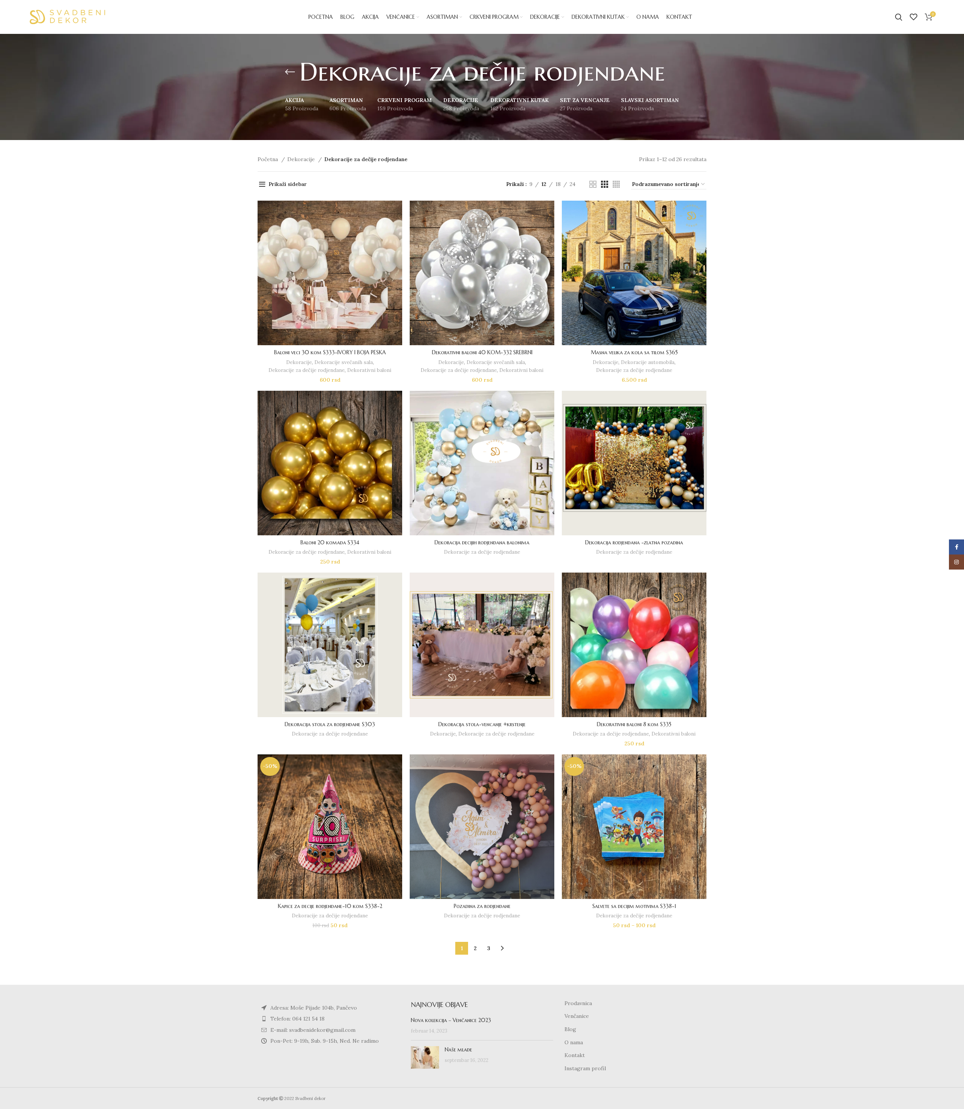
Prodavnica (578, 1003)
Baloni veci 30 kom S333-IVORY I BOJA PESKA (330, 352)
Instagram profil (585, 1068)
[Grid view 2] (592, 184)
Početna (268, 159)
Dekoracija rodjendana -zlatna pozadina (634, 542)
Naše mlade (458, 1049)
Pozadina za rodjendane (482, 906)
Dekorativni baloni (369, 370)
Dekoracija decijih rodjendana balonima (482, 542)
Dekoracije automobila (647, 362)
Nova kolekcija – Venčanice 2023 (451, 1020)
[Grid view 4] (616, 184)
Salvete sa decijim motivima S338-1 (634, 906)
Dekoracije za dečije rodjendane (306, 370)
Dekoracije (301, 159)
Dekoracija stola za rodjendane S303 (330, 724)
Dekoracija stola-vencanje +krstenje (482, 724)
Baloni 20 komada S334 (329, 542)
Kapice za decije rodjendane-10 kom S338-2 (330, 906)
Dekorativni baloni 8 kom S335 (634, 724)
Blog (570, 1029)
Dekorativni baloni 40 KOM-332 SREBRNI (482, 352)
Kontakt (574, 1055)
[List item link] (328, 1019)
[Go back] (290, 71)
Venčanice (576, 1016)
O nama (573, 1042)
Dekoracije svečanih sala (343, 362)
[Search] (898, 16)
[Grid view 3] (604, 184)
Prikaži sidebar (287, 184)
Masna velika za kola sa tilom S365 (634, 352)
